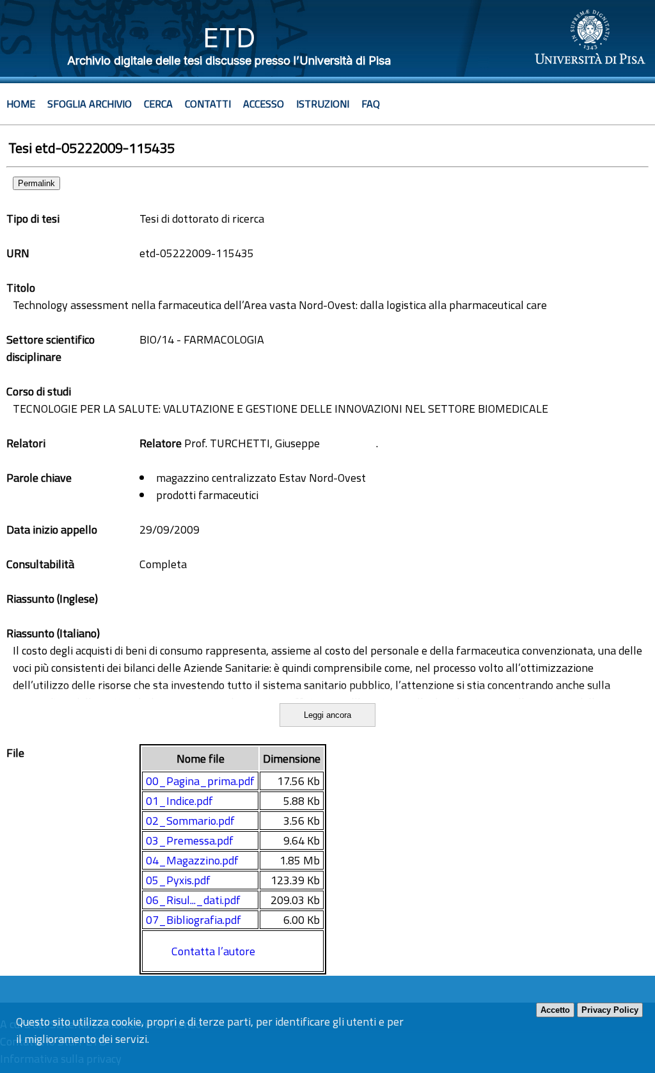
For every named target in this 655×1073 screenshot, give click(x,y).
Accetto (555, 1010)
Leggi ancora (327, 715)
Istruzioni (322, 103)
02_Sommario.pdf (190, 820)
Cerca (158, 103)
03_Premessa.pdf (189, 840)
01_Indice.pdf (179, 800)
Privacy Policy (609, 1010)
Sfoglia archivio (89, 103)
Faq (370, 103)
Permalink (36, 183)
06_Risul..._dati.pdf (193, 900)
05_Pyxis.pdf (178, 880)
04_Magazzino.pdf (192, 860)
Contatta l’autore (213, 951)
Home (20, 103)
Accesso (263, 103)
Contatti (208, 103)
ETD (229, 37)
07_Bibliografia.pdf (193, 919)
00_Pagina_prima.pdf (200, 781)
